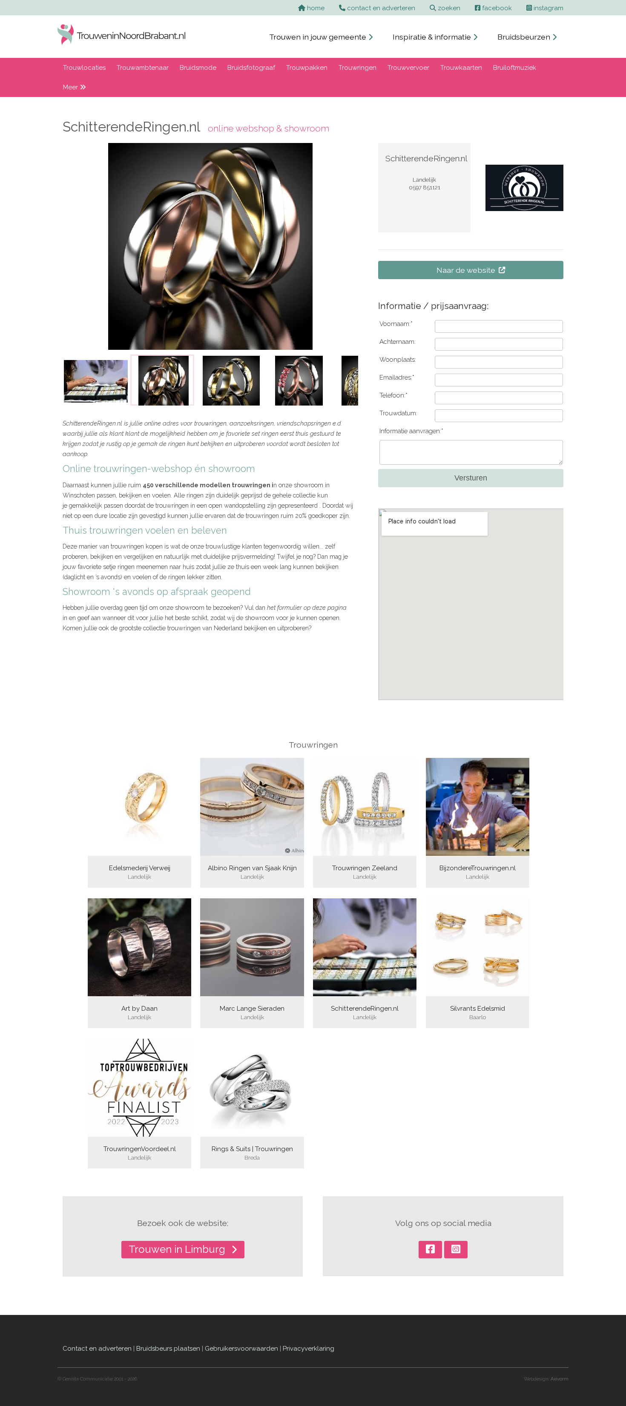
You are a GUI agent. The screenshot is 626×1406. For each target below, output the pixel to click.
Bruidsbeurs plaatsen (168, 1348)
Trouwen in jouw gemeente (318, 36)
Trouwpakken (306, 67)
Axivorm (560, 1379)
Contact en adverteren (97, 1348)
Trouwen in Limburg (178, 1249)
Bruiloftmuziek (514, 67)
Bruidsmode (198, 67)
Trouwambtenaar (143, 67)
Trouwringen (357, 67)
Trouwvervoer (408, 67)
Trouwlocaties (84, 67)
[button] (75, 380)
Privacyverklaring (308, 1348)
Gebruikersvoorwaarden (241, 1348)
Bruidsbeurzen (524, 36)
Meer (71, 87)
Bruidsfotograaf (251, 67)
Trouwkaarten (461, 67)
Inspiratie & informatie (433, 36)
